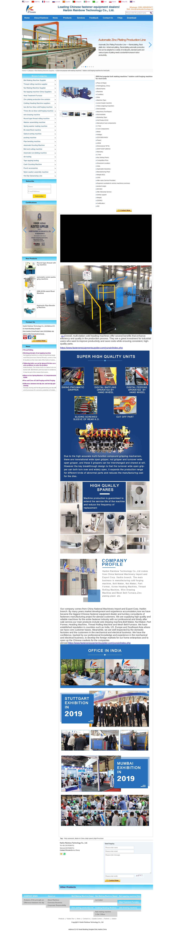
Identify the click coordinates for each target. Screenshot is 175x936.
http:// (62, 336)
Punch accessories (31, 168)
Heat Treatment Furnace (33, 95)
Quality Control (97, 919)
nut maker (99, 900)
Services (81, 18)
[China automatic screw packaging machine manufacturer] (29, 282)
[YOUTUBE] (25, 337)
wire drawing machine (32, 115)
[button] (81, 66)
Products (67, 18)
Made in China (80, 838)
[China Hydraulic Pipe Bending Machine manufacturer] (29, 310)
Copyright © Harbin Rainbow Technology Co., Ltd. (87, 922)
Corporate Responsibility (57, 905)
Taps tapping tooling (31, 160)
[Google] (34, 337)
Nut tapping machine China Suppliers (38, 92)
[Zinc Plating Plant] (87, 68)
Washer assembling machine (34, 122)
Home (27, 18)
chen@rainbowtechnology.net (142, 9)
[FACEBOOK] (29, 337)
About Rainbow (41, 18)
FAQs (120, 18)
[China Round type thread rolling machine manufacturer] (29, 268)
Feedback (93, 18)
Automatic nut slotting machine (35, 153)
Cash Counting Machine (33, 164)
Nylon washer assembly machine (36, 172)
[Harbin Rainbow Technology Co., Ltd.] (40, 14)
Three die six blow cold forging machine (38, 111)
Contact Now (39, 340)
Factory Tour (71, 919)
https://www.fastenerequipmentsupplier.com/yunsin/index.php (91, 348)
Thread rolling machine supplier (35, 84)
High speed (89, 838)
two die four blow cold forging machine (38, 107)
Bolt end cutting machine (33, 149)
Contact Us (108, 18)
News (55, 18)
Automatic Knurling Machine (34, 145)
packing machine (30, 138)
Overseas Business (55, 903)
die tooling (27, 157)
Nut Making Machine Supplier (35, 88)
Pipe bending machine (32, 141)
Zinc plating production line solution (37, 99)
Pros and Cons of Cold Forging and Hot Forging (39, 371)
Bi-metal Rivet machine (32, 130)
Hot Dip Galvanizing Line (33, 176)
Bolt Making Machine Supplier (44, 70)
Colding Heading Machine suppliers (37, 103)
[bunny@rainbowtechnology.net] (61, 854)
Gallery (114, 919)
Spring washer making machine (35, 126)
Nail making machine (103, 912)
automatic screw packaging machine (46, 278)
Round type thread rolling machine (37, 118)
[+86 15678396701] (64, 854)
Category (30, 70)
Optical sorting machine (32, 134)
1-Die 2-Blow (100, 914)
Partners (107, 919)
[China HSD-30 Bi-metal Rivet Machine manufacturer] (29, 296)
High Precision (98, 838)
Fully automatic (69, 838)
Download (131, 18)
